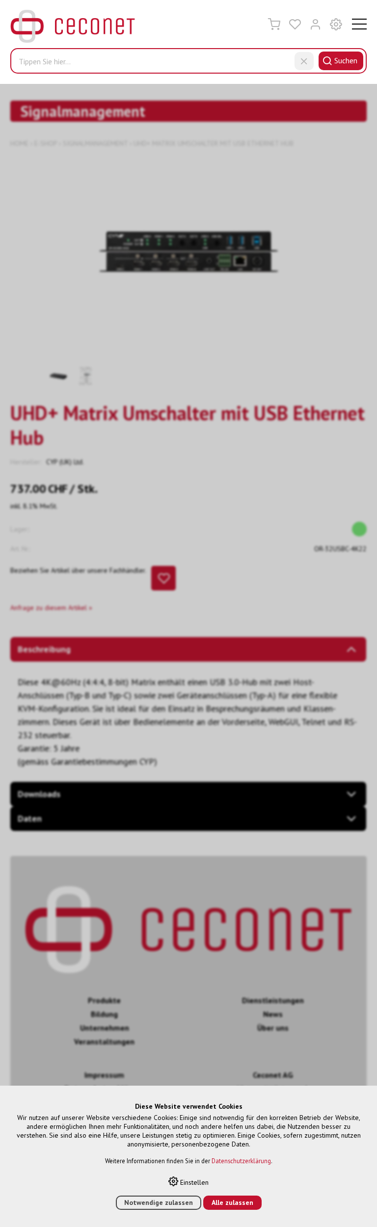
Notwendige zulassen (158, 1202)
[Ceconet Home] (72, 28)
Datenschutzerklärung (241, 1161)
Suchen (345, 60)
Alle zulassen (232, 1202)
